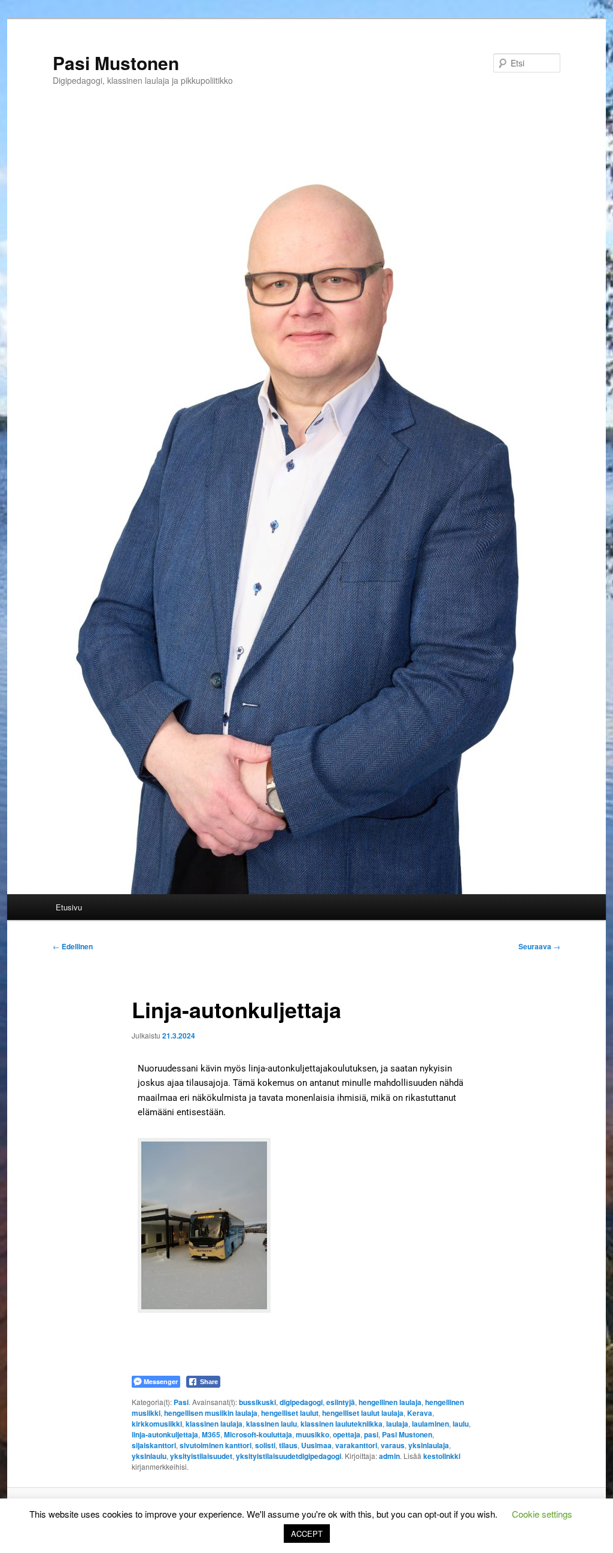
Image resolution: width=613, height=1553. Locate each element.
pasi (371, 1434)
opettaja (346, 1434)
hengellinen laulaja (390, 1402)
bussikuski (257, 1402)
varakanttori (356, 1445)
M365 (211, 1434)
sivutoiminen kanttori (215, 1445)
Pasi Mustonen (116, 62)
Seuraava (539, 946)
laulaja (397, 1423)
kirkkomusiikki (157, 1423)
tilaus (288, 1445)
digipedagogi (301, 1402)
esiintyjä (340, 1402)
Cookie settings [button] (542, 1513)
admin (389, 1456)
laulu (461, 1423)
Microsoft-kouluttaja (258, 1434)
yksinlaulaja (428, 1445)
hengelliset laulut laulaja (362, 1412)
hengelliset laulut (289, 1412)
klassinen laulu (271, 1423)
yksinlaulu (149, 1456)
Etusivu (69, 907)
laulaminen (430, 1423)
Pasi (181, 1402)
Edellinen (73, 946)
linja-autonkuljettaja (165, 1434)
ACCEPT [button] (307, 1533)
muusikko (312, 1434)
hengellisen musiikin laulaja (210, 1412)
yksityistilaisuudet (201, 1456)
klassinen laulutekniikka (342, 1423)
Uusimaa (316, 1445)
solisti (265, 1445)
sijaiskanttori (154, 1445)
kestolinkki (441, 1456)
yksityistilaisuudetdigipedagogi (288, 1456)
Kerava (419, 1412)
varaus (393, 1445)
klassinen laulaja (214, 1423)
